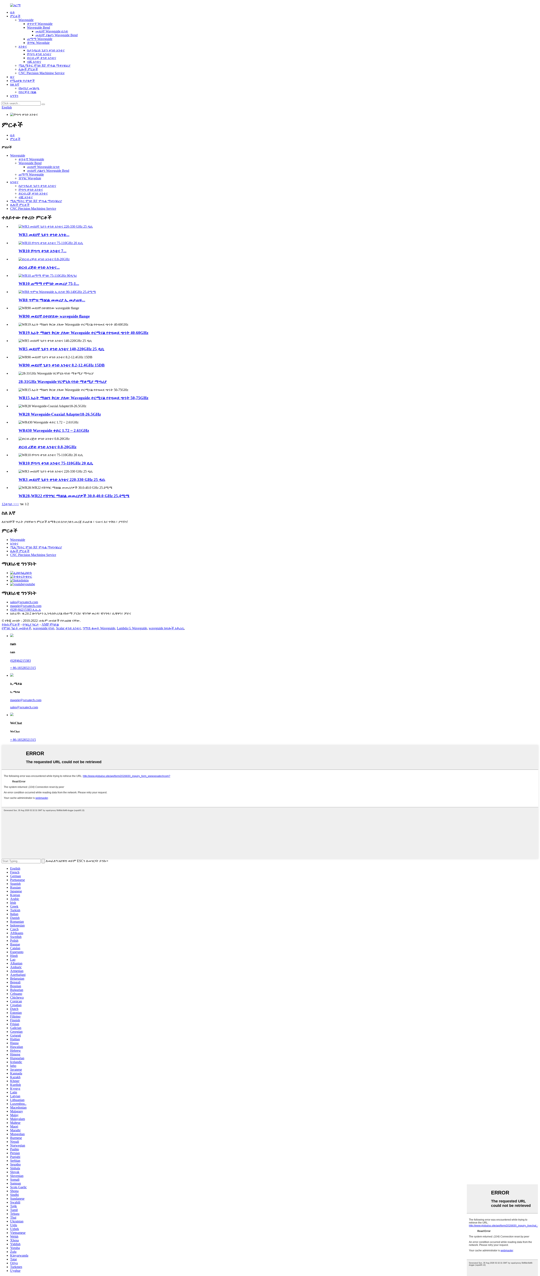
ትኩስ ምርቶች (11, 624)
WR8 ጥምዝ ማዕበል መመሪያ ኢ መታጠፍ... (52, 300)
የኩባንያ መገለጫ (29, 88)
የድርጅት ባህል (27, 92)
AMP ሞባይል (50, 624)
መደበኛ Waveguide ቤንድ (51, 31)
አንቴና (23, 46)
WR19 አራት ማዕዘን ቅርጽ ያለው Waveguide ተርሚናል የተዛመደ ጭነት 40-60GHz (83, 332)
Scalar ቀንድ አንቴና (68, 628)
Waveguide (26, 20)
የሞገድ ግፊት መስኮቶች (16, 628)
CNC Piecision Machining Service (42, 73)
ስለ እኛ (14, 84)
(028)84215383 (20, 660)
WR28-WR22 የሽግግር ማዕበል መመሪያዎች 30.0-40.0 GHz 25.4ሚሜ (74, 496)
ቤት (12, 12)
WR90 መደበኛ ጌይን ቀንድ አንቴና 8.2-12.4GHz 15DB (62, 365)
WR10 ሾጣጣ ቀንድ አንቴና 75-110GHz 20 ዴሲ (56, 463)
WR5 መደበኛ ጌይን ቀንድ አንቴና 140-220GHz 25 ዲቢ (61, 349)
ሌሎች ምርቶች (28, 69)
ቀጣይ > (10, 504)
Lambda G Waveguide (132, 628)
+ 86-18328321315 (23, 668)
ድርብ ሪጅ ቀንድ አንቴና (41, 58)
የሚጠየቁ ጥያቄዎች (22, 80)
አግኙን (14, 96)
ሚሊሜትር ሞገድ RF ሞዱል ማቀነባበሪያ (44, 65)
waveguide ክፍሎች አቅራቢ (166, 628)
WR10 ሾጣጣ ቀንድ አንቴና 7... (42, 251)
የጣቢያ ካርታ (31, 624)
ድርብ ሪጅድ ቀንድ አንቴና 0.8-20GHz (47, 447)
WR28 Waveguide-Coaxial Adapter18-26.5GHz (60, 414)
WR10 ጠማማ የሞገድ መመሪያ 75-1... (49, 283)
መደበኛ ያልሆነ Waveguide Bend (56, 35)
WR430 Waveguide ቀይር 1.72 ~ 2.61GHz (54, 430)
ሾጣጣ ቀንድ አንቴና (39, 54)
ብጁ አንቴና (34, 61)
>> (17, 504)
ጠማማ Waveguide (39, 39)
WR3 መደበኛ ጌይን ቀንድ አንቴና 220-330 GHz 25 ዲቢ (62, 479)
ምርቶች (15, 16)
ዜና (12, 77)
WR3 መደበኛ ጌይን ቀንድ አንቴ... (44, 234)
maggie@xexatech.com (25, 700)
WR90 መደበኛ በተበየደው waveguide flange (54, 316)
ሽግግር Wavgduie (38, 42)
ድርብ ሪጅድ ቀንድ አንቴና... (39, 267)
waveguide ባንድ (43, 628)
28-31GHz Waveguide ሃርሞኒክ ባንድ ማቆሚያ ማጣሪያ (63, 381)
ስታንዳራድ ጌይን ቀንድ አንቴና (46, 50)
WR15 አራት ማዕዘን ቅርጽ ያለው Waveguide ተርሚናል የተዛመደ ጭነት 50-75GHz (83, 398)
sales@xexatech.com (24, 707)
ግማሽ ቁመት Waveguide (99, 628)
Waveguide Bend (38, 27)
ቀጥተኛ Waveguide (40, 24)
